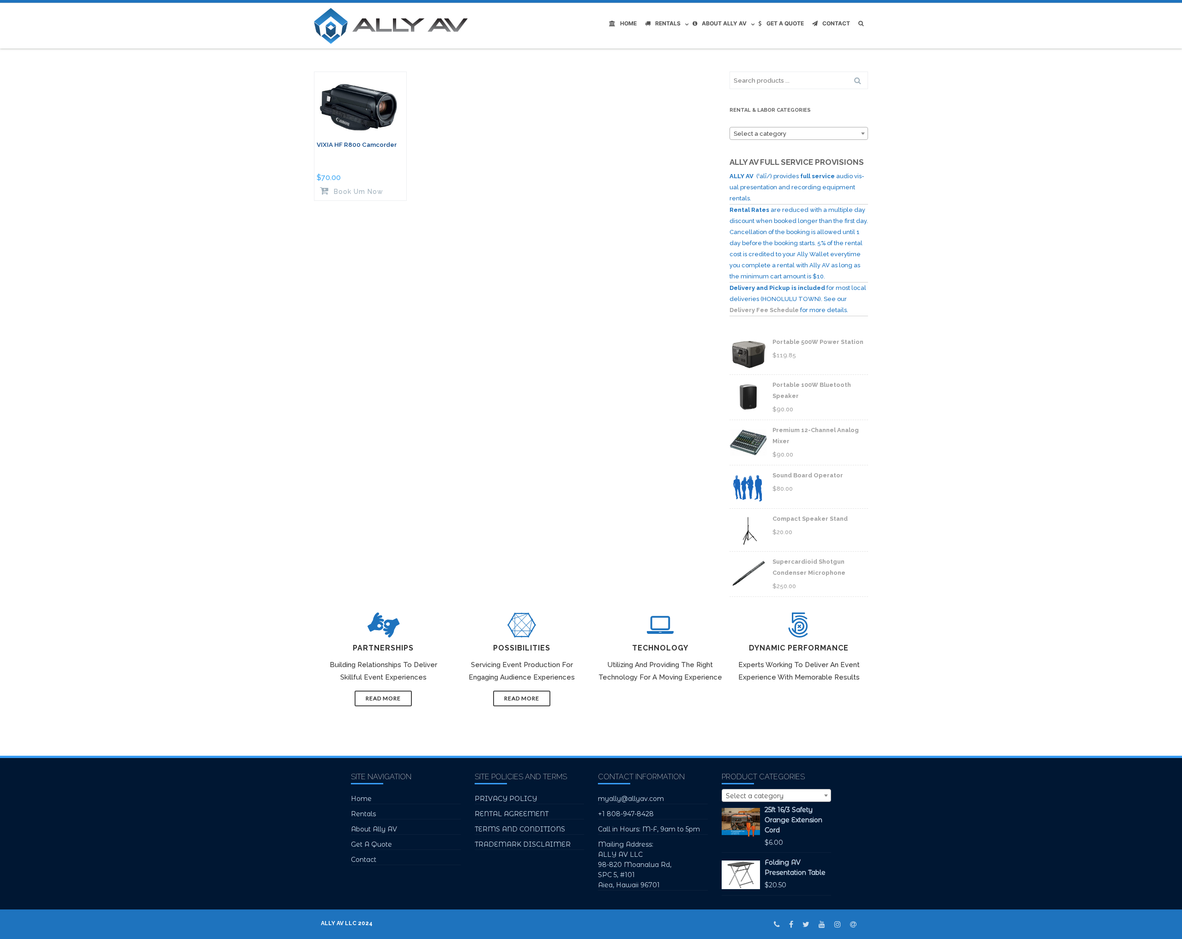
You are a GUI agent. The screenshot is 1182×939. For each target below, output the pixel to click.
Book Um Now (357, 191)
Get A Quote (785, 23)
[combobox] (799, 133)
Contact (836, 23)
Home (628, 23)
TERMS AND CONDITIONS (520, 829)
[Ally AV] (393, 25)
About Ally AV (724, 23)
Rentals (668, 23)
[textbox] (799, 133)
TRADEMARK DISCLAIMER (523, 844)
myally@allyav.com (631, 799)
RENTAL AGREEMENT (512, 814)
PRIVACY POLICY (506, 799)
